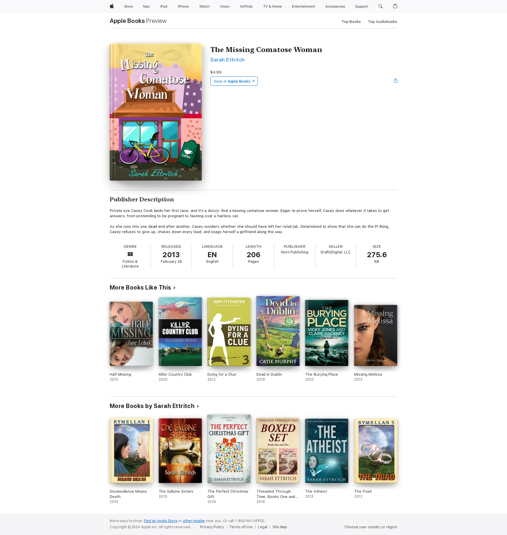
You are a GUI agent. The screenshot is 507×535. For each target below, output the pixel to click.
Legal (262, 527)
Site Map (280, 527)
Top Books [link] (351, 21)
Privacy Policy (212, 527)
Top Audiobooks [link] (382, 21)
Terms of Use (241, 527)
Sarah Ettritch (227, 59)
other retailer (194, 521)
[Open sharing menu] (395, 81)
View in (232, 81)
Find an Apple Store (161, 521)
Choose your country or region (370, 527)
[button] (380, 6)
